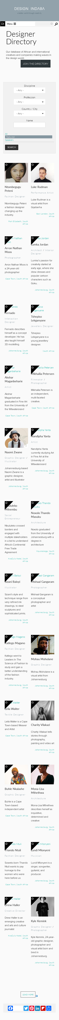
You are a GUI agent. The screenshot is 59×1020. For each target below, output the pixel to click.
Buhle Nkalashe (14, 789)
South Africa (25, 222)
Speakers (9, 139)
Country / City (29, 109)
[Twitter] (26, 1008)
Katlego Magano (15, 643)
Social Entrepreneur (12, 516)
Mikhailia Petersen (42, 374)
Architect (36, 250)
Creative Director (15, 910)
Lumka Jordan (39, 244)
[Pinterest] (31, 1008)
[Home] (30, 9)
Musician (36, 855)
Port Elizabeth (14, 221)
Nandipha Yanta (40, 436)
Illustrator (11, 461)
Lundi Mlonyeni (40, 850)
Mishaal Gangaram (42, 582)
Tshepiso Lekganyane (38, 318)
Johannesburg (41, 289)
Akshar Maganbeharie (14, 379)
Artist (8, 386)
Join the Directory (35, 63)
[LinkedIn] (37, 1008)
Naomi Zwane (13, 452)
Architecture (38, 522)
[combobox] (44, 24)
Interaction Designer (11, 320)
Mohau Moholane (42, 659)
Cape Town (10, 278)
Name (29, 120)
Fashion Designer (15, 196)
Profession (29, 97)
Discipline (29, 85)
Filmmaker (37, 379)
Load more (28, 994)
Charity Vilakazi (40, 725)
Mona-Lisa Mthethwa (37, 790)
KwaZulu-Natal (15, 558)
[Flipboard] (43, 1008)
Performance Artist (42, 192)
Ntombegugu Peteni (13, 189)
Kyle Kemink (38, 921)
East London (42, 213)
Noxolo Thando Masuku (40, 515)
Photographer (13, 257)
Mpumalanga (42, 551)
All (6, 133)
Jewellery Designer (42, 326)
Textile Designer (14, 714)
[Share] (48, 1008)
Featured (10, 136)
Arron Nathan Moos (13, 250)
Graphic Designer (15, 457)
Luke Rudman (39, 187)
